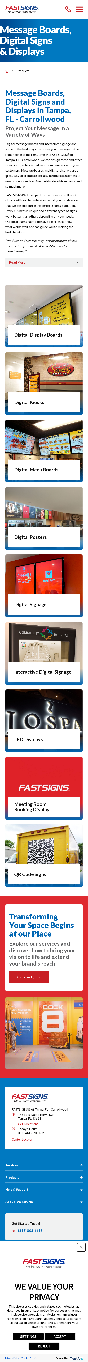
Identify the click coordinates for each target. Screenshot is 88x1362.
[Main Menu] (79, 9)
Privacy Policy (12, 1358)
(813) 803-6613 (30, 1230)
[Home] (22, 9)
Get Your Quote (29, 977)
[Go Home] (6, 71)
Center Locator (22, 1139)
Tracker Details (29, 1358)
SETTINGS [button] (28, 1336)
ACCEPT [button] (60, 1336)
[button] (81, 1247)
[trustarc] (76, 1358)
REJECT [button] (44, 1346)
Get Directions (28, 1124)
